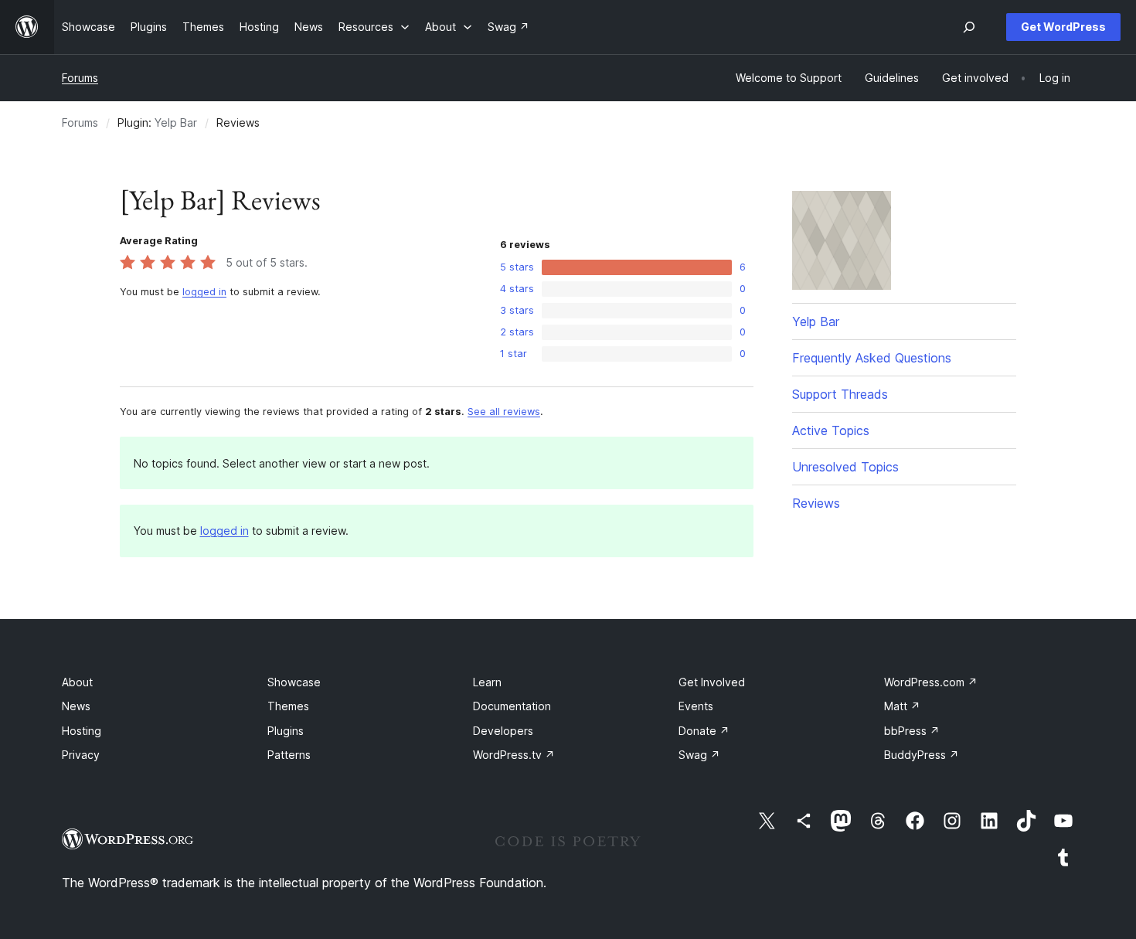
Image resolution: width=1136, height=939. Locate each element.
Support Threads (840, 394)
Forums (80, 77)
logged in (204, 292)
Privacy (81, 754)
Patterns (289, 754)
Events (696, 706)
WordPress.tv (514, 754)
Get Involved (712, 682)
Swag (699, 754)
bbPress (912, 730)
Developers (503, 730)
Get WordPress (1063, 26)
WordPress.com (931, 682)
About (77, 682)
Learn (487, 682)
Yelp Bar (176, 122)
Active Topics (830, 430)
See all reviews (504, 411)
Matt (902, 706)
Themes (288, 706)
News (76, 706)
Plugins (285, 730)
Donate (704, 730)
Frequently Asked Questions (871, 358)
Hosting (81, 730)
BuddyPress (921, 754)
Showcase (294, 682)
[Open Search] (969, 27)
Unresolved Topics (845, 467)
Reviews (816, 503)
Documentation (512, 706)
